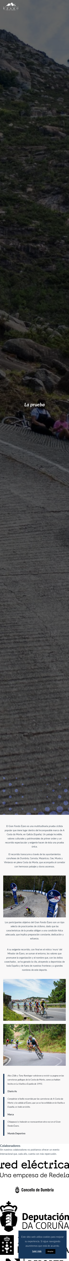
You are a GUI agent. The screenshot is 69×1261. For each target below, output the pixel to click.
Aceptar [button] (50, 1251)
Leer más (37, 1251)
